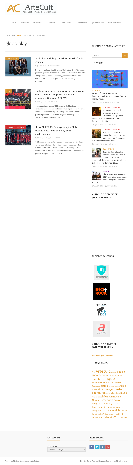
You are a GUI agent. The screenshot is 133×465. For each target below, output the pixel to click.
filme (123, 385)
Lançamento (113, 389)
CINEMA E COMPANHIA (101, 375)
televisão (109, 417)
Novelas (96, 400)
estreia (104, 385)
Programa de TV (100, 403)
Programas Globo (115, 404)
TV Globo (122, 417)
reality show (103, 410)
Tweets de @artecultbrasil (102, 356)
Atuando (113, 372)
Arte (93, 372)
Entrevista (111, 382)
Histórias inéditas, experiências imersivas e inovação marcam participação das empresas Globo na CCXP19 (60, 94)
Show (101, 413)
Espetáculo (96, 386)
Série (120, 413)
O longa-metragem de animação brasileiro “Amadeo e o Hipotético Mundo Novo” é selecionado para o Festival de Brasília (107, 115)
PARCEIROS (82, 23)
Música (107, 396)
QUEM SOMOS (98, 23)
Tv (115, 417)
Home (13, 23)
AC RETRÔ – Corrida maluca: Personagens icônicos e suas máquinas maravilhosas (109, 96)
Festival (117, 386)
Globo (101, 389)
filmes (94, 389)
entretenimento (99, 382)
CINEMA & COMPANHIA (15, 127)
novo (117, 400)
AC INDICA (96, 90)
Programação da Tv (115, 407)
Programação (99, 407)
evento (111, 386)
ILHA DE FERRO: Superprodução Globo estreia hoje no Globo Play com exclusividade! (56, 130)
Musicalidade (97, 397)
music (123, 392)
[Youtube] (107, 446)
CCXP (9, 91)
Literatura (98, 392)
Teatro (101, 417)
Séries (95, 417)
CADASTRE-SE (67, 23)
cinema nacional (116, 375)
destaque (106, 378)
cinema (121, 371)
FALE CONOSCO (114, 23)
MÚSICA (106, 171)
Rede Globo (114, 410)
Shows (107, 414)
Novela (117, 396)
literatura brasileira (112, 393)
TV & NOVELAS (12, 58)
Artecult (103, 371)
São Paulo (114, 414)
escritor (118, 383)
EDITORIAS (37, 23)
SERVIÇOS (25, 23)
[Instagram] (102, 446)
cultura (95, 379)
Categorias (52, 446)
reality (94, 410)
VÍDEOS (52, 23)
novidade (107, 400)
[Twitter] (97, 446)
